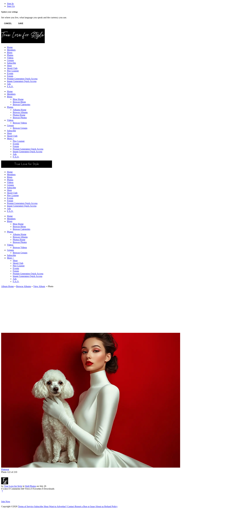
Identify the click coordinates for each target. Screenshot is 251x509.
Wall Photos (30, 486)
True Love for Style (13, 486)
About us (99, 506)
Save (20, 23)
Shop (46, 506)
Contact (71, 506)
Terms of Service (26, 506)
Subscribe (39, 506)
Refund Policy (111, 506)
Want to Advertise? (58, 506)
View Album (39, 286)
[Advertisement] (125, 309)
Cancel (8, 23)
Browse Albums (23, 286)
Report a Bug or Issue (85, 506)
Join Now (5, 501)
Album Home (7, 286)
